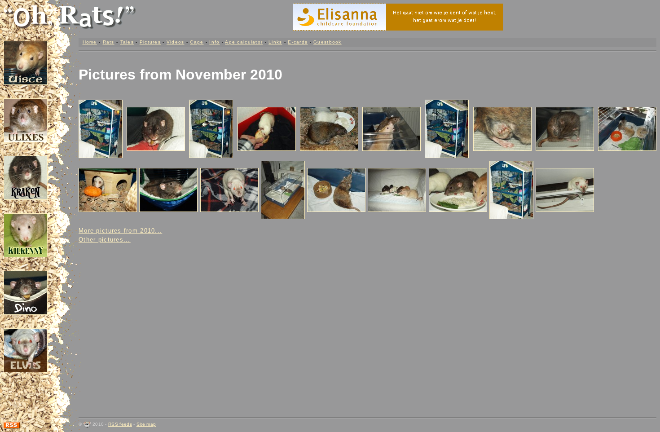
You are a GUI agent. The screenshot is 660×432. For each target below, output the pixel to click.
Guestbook (327, 42)
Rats (108, 42)
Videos (176, 42)
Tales (127, 42)
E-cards (298, 42)
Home (90, 42)
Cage (196, 42)
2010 (266, 74)
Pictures (150, 42)
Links (275, 42)
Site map (146, 424)
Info (214, 42)
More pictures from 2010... (120, 230)
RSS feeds (120, 424)
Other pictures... (105, 239)
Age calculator (244, 42)
